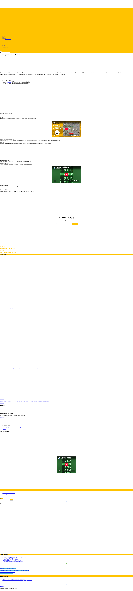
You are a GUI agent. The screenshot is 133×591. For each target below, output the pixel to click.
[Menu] (0, 21)
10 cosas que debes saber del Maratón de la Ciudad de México (12, 561)
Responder (2, 417)
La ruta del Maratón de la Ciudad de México (9, 558)
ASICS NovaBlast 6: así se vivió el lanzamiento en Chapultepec (13, 308)
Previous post (2, 246)
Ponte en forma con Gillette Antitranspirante (8, 252)
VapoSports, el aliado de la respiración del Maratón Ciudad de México (13, 579)
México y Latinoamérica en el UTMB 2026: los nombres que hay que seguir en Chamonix (17, 580)
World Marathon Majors (8, 42)
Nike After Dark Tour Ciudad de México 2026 (10, 495)
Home (3, 36)
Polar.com (23, 187)
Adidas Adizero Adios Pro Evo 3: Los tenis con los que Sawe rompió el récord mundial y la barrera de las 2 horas (24, 401)
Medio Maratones (7, 40)
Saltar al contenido (3, 0)
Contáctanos (2, 586)
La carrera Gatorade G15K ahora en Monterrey (10, 559)
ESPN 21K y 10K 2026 (6, 494)
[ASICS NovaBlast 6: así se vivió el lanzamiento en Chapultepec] (20, 305)
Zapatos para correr (5, 46)
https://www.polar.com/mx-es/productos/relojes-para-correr (16, 427)
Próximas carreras (5, 47)
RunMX (1, 306)
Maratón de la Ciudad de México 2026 (8, 493)
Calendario (4, 38)
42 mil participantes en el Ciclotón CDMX (7, 248)
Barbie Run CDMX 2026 (6, 496)
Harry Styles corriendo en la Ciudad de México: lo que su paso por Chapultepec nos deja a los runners (22, 368)
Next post (2, 250)
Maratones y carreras (8, 39)
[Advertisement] (31, 64)
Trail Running (7, 43)
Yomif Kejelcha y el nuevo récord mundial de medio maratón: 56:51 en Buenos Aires (16, 582)
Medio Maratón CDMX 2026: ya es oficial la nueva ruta (11, 560)
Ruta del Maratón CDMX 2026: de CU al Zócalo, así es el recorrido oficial (14, 557)
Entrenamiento (4, 44)
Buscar (1, 498)
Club (3, 37)
